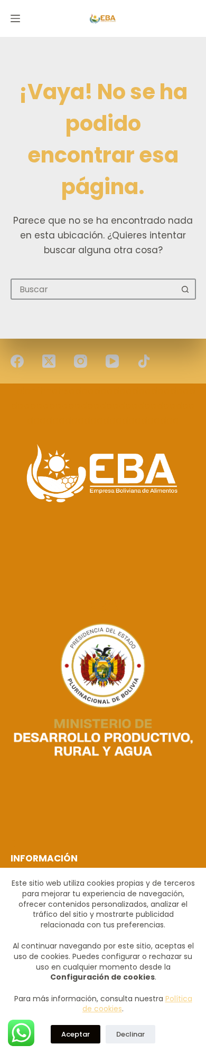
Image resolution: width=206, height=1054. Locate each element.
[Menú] (15, 18)
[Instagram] (80, 361)
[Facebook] (17, 361)
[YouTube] (112, 361)
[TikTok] (144, 361)
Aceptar (75, 1034)
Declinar (130, 1034)
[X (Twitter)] (48, 361)
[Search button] (185, 289)
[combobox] (94, 289)
